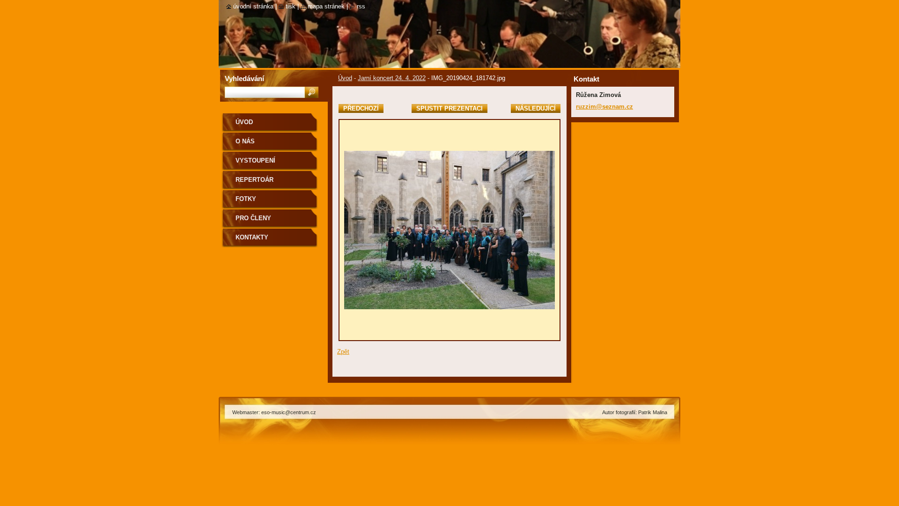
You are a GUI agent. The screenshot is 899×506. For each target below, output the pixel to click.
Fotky (246, 198)
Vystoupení (255, 160)
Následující (536, 108)
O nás (245, 141)
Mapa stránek (326, 6)
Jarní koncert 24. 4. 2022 (392, 78)
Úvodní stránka (253, 6)
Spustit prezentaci (449, 108)
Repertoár (254, 179)
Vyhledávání (244, 78)
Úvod (345, 78)
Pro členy (253, 218)
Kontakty (252, 237)
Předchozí (361, 108)
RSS (361, 6)
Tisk (290, 6)
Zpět (343, 351)
